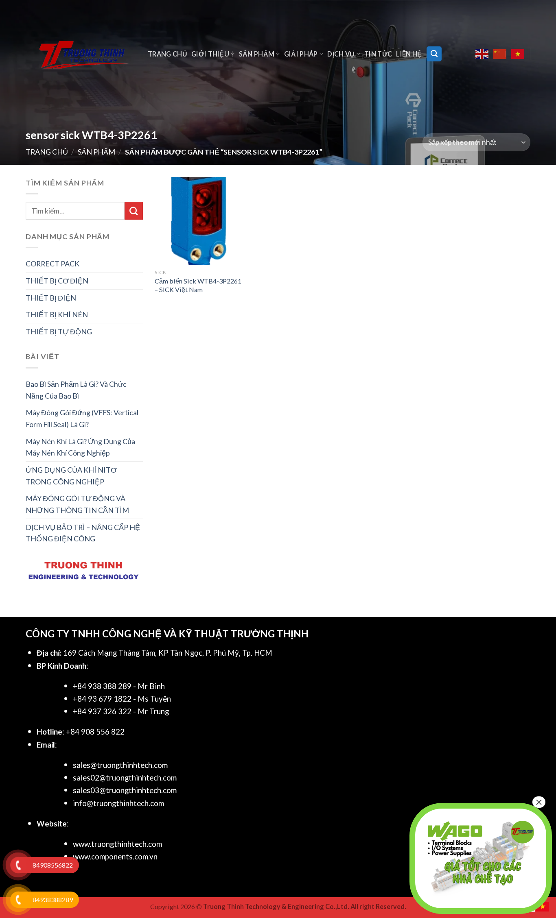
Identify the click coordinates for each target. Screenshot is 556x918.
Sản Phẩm (257, 54)
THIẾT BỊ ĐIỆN (51, 297)
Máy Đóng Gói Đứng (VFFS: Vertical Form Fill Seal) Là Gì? (82, 418)
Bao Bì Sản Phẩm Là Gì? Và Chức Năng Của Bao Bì (76, 389)
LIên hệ (409, 54)
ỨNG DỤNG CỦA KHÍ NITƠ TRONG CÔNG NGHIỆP (71, 475)
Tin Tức (378, 54)
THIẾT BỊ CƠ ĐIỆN (57, 280)
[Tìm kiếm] (434, 53)
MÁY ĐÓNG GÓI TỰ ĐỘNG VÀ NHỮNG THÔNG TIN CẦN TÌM (77, 504)
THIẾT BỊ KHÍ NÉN (57, 314)
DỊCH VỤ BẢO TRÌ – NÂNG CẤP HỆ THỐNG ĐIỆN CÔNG (83, 533)
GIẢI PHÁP (301, 54)
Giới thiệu (210, 54)
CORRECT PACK (52, 263)
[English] (482, 54)
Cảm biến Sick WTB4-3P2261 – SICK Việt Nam (198, 285)
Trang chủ (167, 54)
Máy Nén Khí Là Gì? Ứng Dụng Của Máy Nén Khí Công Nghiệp (80, 447)
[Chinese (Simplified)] (500, 54)
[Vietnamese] (518, 54)
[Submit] (133, 211)
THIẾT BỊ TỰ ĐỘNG (59, 331)
